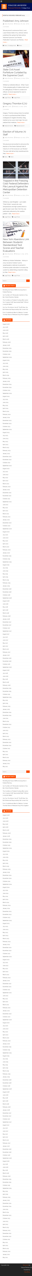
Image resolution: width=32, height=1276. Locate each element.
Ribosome (25, 1265)
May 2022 (5, 477)
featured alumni (20, 125)
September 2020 (7, 528)
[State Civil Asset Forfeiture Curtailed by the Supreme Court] (16, 59)
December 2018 (7, 589)
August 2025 (6, 360)
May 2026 (5, 333)
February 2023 (7, 450)
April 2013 (5, 733)
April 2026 (5, 336)
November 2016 (7, 661)
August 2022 (6, 468)
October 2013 (6, 727)
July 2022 (5, 471)
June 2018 (5, 604)
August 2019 (6, 565)
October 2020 (6, 525)
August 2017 (6, 634)
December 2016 (7, 658)
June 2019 (5, 571)
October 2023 (6, 426)
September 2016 (7, 667)
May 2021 (5, 507)
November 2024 (7, 387)
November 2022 (7, 459)
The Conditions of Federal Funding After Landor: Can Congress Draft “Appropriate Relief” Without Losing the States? (15, 302)
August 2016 (6, 670)
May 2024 (5, 405)
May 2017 (5, 643)
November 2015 (7, 691)
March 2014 (6, 721)
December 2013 (7, 724)
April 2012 (5, 754)
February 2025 (6, 378)
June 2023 (5, 438)
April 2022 (5, 480)
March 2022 (6, 483)
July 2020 (5, 534)
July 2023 (5, 435)
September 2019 (7, 562)
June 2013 (5, 730)
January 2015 (6, 709)
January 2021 (6, 519)
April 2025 (5, 372)
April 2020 (5, 543)
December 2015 (7, 688)
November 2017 (7, 625)
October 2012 (6, 748)
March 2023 (6, 447)
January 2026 (6, 345)
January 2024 (6, 417)
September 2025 (7, 357)
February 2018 (6, 616)
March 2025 (6, 375)
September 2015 (7, 697)
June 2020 (5, 537)
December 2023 (7, 420)
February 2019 (6, 583)
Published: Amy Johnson (16, 21)
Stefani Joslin (7, 106)
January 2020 (6, 553)
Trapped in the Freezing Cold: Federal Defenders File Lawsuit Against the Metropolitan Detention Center (16, 186)
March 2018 (6, 613)
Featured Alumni (8, 125)
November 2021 (7, 495)
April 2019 (5, 577)
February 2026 (7, 342)
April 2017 (5, 646)
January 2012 (6, 763)
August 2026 (6, 324)
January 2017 (6, 655)
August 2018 (6, 601)
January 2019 (6, 586)
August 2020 (6, 531)
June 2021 (5, 504)
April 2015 (5, 703)
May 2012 (5, 751)
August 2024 (6, 396)
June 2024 (5, 402)
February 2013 (6, 739)
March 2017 (6, 649)
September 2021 (7, 501)
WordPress (27, 1272)
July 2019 (5, 568)
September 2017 (7, 631)
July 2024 (5, 399)
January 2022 (6, 489)
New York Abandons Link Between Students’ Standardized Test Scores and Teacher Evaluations (16, 245)
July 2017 (5, 637)
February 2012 (6, 760)
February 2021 (6, 516)
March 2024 (6, 411)
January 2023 (6, 453)
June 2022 (5, 474)
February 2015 (6, 706)
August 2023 (6, 432)
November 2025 (7, 351)
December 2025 (7, 348)
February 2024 (7, 414)
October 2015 (6, 694)
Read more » (12, 94)
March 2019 (6, 580)
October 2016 (6, 664)
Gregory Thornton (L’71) (15, 103)
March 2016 (6, 682)
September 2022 (7, 465)
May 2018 (5, 607)
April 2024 (5, 408)
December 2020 (7, 522)
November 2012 (7, 745)
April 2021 (5, 510)
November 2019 (7, 556)
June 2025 (5, 366)
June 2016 (5, 676)
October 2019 (6, 559)
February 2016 (6, 685)
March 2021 (6, 513)
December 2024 (7, 384)
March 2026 (6, 339)
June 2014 (5, 718)
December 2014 (7, 712)
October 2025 (6, 354)
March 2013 (6, 736)
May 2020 (5, 541)
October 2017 (6, 628)
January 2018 (6, 619)
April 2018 (5, 610)
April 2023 (5, 444)
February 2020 (7, 549)
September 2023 (7, 429)
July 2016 (5, 673)
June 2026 (5, 330)
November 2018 (7, 592)
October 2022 (6, 462)
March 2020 (6, 546)
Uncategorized (12, 45)
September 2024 (7, 393)
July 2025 (5, 363)
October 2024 (6, 390)
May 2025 (5, 369)
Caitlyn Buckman (8, 24)
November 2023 (7, 423)
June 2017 (5, 640)
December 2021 (7, 492)
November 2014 (7, 715)
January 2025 (6, 381)
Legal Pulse (7, 97)
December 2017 (7, 622)
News (5, 45)
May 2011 (5, 766)
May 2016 (5, 679)
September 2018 (7, 598)
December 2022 (7, 456)
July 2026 (5, 327)
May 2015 (5, 700)
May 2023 (5, 441)
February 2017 (6, 652)
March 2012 (6, 757)
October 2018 (6, 595)
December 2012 (7, 742)
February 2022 (7, 486)
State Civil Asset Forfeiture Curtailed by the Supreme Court (15, 72)
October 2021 (6, 498)
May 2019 (5, 574)
